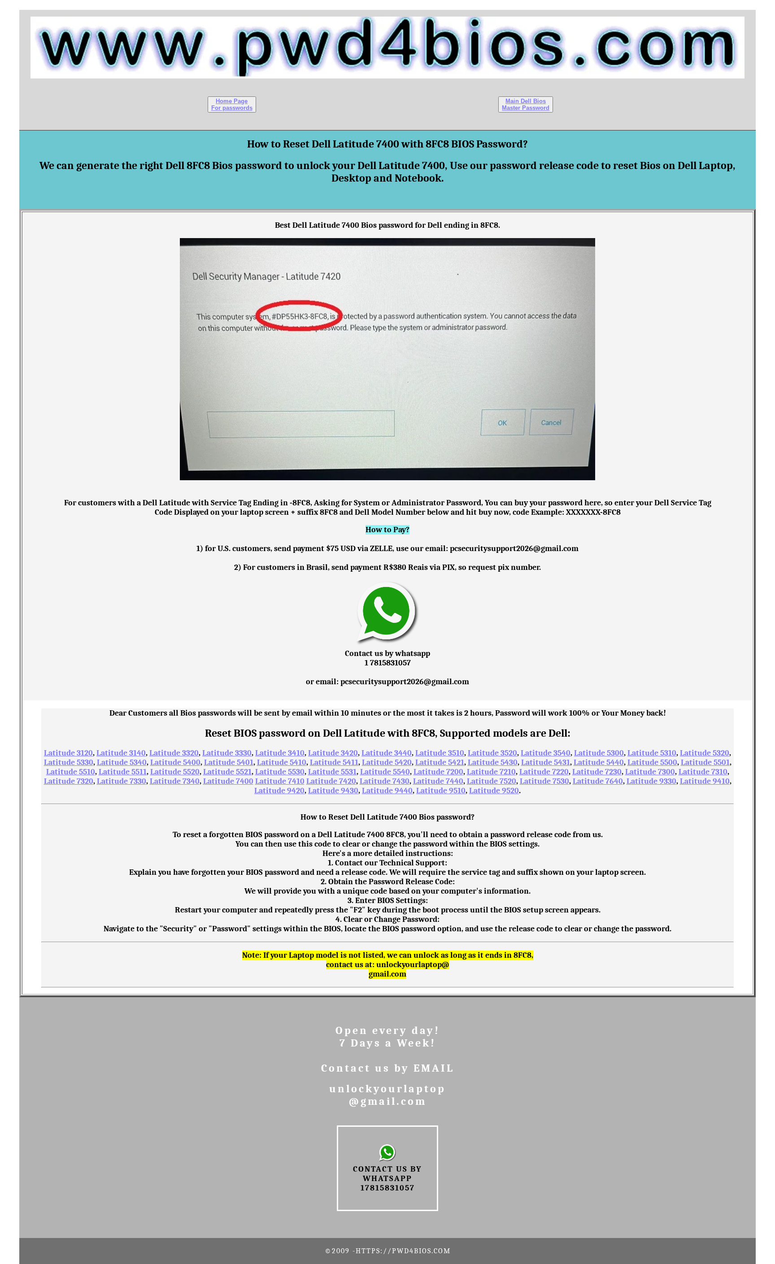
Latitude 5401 (228, 762)
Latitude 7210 (491, 772)
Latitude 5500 (652, 762)
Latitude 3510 (439, 753)
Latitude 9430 (333, 790)
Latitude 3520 (492, 753)
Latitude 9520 (494, 790)
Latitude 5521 (227, 772)
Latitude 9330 (651, 781)
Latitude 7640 (598, 781)
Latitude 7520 (491, 781)
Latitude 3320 (174, 753)
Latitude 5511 (123, 772)
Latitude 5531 (332, 772)
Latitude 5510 (70, 772)
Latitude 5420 (387, 762)
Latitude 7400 (228, 781)
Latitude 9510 (441, 790)
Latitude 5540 (385, 772)
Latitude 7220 (544, 772)
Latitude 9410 (705, 781)
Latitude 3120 (68, 753)
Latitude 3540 (545, 753)
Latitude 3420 (333, 753)
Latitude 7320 (68, 781)
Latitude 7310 (703, 772)
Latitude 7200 (438, 772)
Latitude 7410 (280, 781)
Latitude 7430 (384, 781)
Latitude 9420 (279, 790)
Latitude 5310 (651, 753)
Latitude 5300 (599, 753)
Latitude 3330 (227, 753)
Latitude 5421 (439, 762)
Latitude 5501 (705, 762)
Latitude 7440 (438, 781)
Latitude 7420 (331, 781)
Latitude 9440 (387, 790)
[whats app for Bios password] (388, 644)
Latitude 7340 (175, 781)
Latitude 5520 (175, 772)
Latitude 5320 (704, 753)
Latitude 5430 (493, 762)
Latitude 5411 (334, 762)
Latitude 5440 (599, 762)
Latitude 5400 (175, 762)
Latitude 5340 (122, 762)
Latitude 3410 (280, 753)
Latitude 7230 (597, 772)
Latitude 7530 (544, 781)
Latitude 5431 (545, 762)
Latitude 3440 (386, 753)
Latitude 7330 (121, 781)
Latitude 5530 (280, 772)
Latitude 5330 (68, 762)
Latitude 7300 (650, 772)
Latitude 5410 (281, 762)
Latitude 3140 (121, 753)
